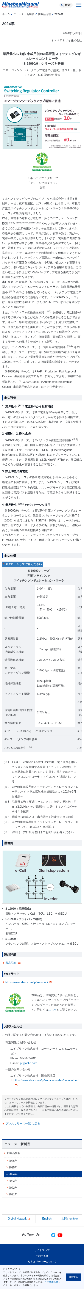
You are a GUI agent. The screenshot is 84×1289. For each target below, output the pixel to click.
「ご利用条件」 (52, 1282)
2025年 (13, 1167)
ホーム (6, 14)
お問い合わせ (69, 1218)
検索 (67, 4)
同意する (73, 1277)
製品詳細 (11, 962)
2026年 (13, 1160)
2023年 (13, 1180)
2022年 (13, 1187)
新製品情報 (44, 14)
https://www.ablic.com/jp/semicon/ (26, 982)
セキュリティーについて (42, 1261)
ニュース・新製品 (24, 14)
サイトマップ (42, 1250)
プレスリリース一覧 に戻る (23, 1123)
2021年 (13, 1194)
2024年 (13, 1174)
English (46, 1218)
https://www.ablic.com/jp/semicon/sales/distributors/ (46, 1080)
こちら (52, 1009)
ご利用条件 (42, 1256)
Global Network (17, 1218)
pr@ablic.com (28, 1063)
